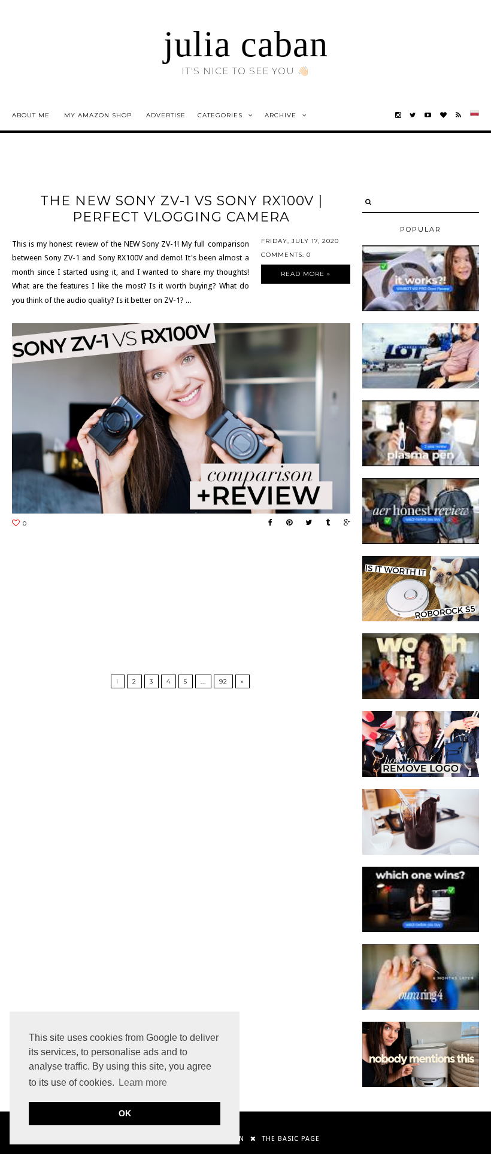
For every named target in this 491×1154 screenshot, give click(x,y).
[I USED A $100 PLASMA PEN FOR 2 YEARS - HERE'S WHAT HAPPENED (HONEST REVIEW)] (420, 464)
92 (223, 681)
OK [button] (125, 1113)
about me (31, 115)
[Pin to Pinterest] (286, 523)
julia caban (245, 44)
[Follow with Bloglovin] (443, 115)
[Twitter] (413, 115)
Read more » (306, 274)
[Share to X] (305, 523)
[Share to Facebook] (267, 523)
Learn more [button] (143, 1082)
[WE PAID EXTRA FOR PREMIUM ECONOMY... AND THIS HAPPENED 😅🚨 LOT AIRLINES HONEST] (420, 386)
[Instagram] (398, 115)
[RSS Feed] (459, 115)
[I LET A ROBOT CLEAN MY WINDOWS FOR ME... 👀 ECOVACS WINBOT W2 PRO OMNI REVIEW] (420, 309)
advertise (166, 115)
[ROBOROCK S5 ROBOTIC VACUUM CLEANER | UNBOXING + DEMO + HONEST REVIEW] (420, 619)
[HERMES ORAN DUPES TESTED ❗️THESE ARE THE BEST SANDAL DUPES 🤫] (420, 697)
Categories (220, 115)
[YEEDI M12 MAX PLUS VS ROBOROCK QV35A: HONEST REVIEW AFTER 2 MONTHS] (420, 929)
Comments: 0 (286, 255)
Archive (280, 115)
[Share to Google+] (344, 523)
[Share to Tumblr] (325, 523)
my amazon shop (98, 115)
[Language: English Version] (474, 115)
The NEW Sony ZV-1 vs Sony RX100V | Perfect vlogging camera (181, 209)
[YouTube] (428, 115)
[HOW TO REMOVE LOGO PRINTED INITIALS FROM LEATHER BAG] (420, 774)
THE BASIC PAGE (291, 1139)
